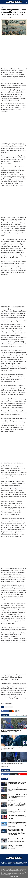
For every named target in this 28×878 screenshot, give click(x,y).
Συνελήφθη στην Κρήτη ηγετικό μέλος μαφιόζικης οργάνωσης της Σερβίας (13, 747)
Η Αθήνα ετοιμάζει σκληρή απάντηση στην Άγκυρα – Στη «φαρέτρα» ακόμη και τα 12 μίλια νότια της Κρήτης (17, 804)
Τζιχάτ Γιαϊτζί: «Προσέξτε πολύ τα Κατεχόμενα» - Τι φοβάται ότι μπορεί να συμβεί (17, 817)
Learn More (12, 876)
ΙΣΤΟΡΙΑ (11, 707)
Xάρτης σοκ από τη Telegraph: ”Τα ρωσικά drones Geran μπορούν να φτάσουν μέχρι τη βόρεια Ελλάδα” (16, 840)
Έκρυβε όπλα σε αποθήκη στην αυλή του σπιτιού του (13, 764)
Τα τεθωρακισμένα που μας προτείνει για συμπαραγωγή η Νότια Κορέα (17, 783)
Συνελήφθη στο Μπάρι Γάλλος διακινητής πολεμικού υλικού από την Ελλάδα (11, 731)
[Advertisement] (14, 52)
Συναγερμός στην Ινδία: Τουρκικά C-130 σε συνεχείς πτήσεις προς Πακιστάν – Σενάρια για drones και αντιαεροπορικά (17, 796)
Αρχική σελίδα (4, 7)
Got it (17, 876)
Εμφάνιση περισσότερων (21, 715)
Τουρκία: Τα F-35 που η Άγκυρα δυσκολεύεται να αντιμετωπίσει (16, 846)
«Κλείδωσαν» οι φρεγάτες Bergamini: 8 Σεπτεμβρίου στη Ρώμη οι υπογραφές (17, 810)
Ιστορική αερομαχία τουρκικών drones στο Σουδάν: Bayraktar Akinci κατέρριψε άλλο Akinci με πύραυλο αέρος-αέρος (17, 824)
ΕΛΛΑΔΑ (9, 7)
